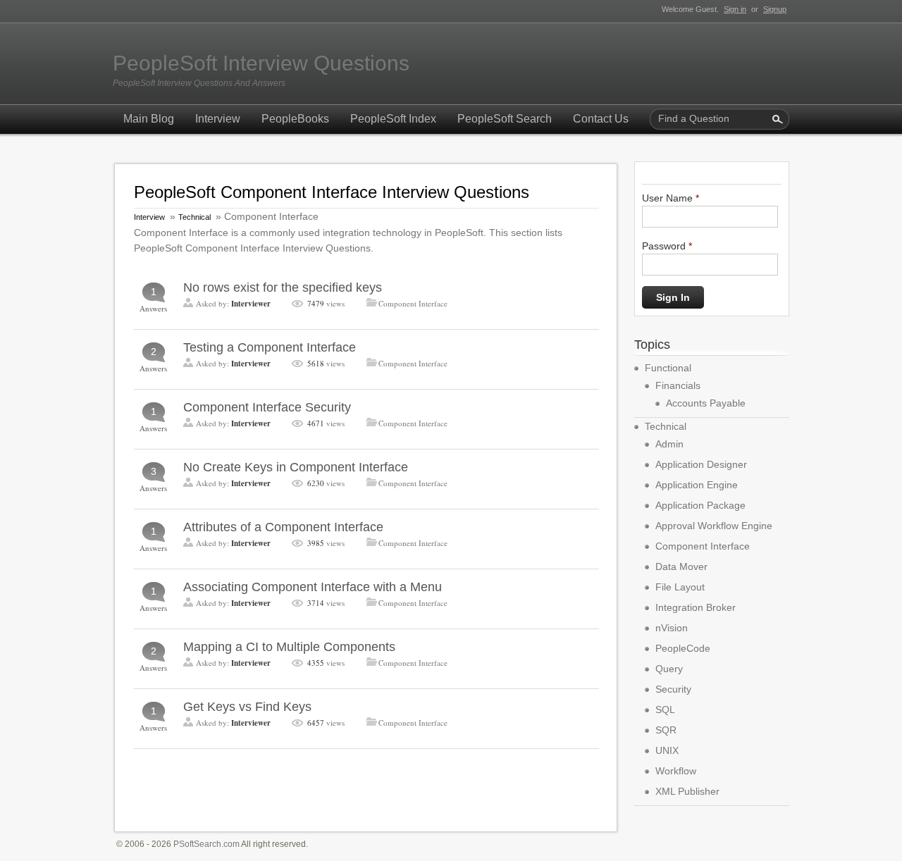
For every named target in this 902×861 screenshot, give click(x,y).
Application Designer (701, 464)
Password (667, 246)
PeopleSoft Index (393, 119)
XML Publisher (687, 791)
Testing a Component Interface (269, 347)
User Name (670, 198)
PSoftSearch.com (206, 844)
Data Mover (681, 566)
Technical (194, 217)
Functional (668, 367)
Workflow (675, 770)
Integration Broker (695, 607)
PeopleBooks (295, 119)
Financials (677, 385)
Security (673, 689)
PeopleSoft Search (504, 119)
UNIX (667, 750)
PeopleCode (682, 648)
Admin (669, 444)
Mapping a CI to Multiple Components (289, 647)
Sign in (735, 9)
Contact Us (601, 119)
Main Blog (148, 119)
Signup (774, 9)
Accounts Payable (706, 403)
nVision (671, 627)
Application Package (700, 505)
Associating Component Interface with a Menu (312, 587)
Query (669, 668)
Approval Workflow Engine (713, 525)
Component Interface (412, 303)
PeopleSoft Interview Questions (261, 63)
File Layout (680, 587)
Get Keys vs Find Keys (247, 707)
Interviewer (251, 303)
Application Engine (696, 484)
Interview (217, 119)
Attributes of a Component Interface (283, 527)
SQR (665, 730)
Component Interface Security (267, 407)
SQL (665, 709)
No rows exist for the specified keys (282, 287)
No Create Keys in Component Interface (295, 467)
